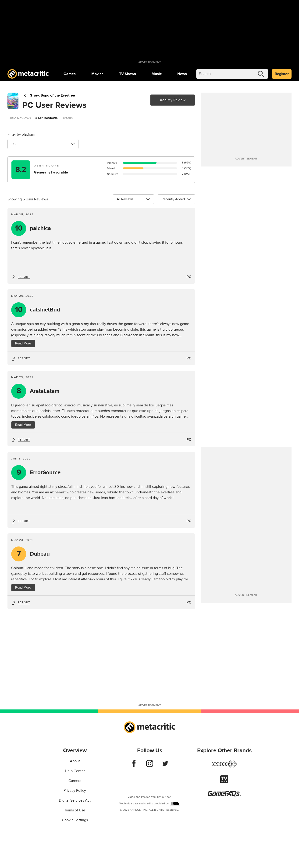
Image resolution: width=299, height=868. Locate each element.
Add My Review (172, 100)
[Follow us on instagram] (150, 765)
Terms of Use (74, 810)
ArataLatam (38, 391)
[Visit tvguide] (224, 782)
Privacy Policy (75, 790)
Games (70, 74)
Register (282, 74)
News (182, 74)
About (75, 761)
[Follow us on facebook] (134, 765)
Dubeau (33, 553)
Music (157, 74)
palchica (33, 228)
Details (67, 118)
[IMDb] (175, 803)
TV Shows (127, 74)
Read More (23, 343)
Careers (74, 780)
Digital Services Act (75, 800)
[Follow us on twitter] (165, 765)
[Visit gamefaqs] (224, 795)
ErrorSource (39, 472)
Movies (97, 74)
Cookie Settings (75, 820)
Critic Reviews (19, 118)
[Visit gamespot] (224, 766)
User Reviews (46, 118)
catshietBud (37, 309)
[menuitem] (69, 74)
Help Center (75, 771)
